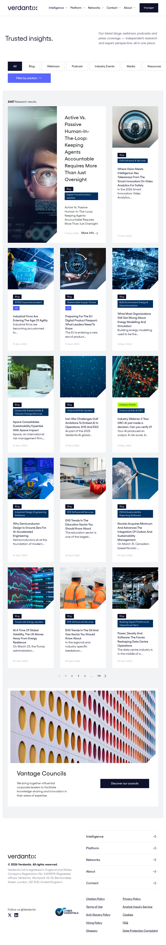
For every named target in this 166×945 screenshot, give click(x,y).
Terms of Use (94, 906)
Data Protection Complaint (140, 930)
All (15, 66)
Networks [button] (94, 7)
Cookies (128, 914)
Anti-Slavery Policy (98, 914)
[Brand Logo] (22, 7)
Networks (93, 860)
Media (131, 66)
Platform (76, 7)
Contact (112, 7)
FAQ (125, 922)
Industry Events (104, 66)
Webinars (53, 66)
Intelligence (56, 7)
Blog (32, 66)
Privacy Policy (132, 899)
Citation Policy (95, 899)
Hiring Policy (94, 922)
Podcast (77, 66)
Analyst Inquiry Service (137, 906)
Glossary (91, 930)
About (128, 7)
